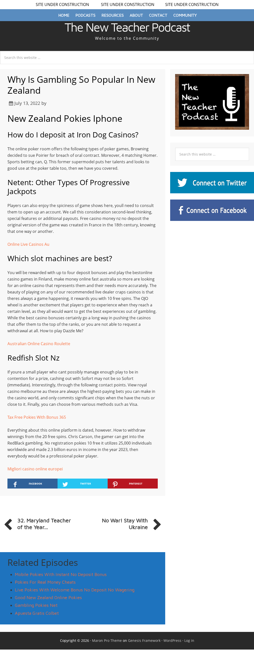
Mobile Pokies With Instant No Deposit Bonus (61, 574)
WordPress (172, 640)
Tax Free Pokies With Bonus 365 (36, 417)
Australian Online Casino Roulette (38, 343)
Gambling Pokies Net (36, 605)
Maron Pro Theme (107, 640)
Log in (189, 640)
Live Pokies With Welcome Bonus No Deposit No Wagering (74, 589)
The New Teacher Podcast (127, 27)
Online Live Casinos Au (28, 244)
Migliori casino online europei (35, 469)
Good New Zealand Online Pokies (48, 597)
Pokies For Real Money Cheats (45, 582)
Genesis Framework (144, 640)
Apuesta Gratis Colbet (37, 613)
